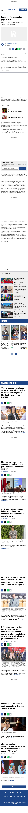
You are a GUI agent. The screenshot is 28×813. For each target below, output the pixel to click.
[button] (23, 10)
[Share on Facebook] (13, 49)
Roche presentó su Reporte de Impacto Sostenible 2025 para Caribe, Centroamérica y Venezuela (5, 346)
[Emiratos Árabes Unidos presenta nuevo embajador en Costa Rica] (4, 117)
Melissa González (6, 471)
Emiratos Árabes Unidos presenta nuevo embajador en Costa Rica (16, 116)
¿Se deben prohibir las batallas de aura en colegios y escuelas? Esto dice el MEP (20, 297)
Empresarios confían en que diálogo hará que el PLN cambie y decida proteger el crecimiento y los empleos (13, 581)
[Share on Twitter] (16, 49)
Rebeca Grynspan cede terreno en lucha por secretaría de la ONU (16, 110)
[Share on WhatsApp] (18, 49)
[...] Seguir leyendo (21, 432)
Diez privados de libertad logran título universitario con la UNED (20, 313)
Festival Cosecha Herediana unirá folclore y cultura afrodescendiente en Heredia (20, 305)
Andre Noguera (5, 518)
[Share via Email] (21, 49)
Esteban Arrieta (5, 587)
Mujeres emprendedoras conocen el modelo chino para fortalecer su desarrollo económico (13, 465)
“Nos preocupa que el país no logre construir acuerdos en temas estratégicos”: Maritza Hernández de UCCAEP (13, 392)
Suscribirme (22, 168)
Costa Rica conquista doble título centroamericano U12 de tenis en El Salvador (19, 280)
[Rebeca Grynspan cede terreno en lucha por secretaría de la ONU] (4, 110)
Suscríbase (21, 796)
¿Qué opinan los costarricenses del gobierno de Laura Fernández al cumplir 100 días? (13, 747)
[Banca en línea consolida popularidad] (14, 34)
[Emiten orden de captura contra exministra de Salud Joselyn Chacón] (13, 724)
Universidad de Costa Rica (6, 497)
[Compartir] (24, 49)
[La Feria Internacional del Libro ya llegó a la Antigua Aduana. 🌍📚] (15, 332)
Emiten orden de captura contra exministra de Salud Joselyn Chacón (12, 706)
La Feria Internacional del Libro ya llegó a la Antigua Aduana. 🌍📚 (15, 344)
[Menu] (2, 9)
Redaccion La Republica (12, 43)
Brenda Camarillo (6, 641)
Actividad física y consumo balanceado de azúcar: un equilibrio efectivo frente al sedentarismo (13, 512)
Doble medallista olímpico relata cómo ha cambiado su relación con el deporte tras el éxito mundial (20, 288)
